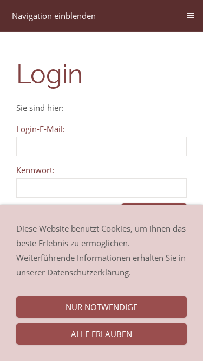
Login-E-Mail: (40, 128)
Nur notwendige (101, 306)
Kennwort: (35, 170)
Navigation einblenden (54, 15)
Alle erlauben (101, 334)
